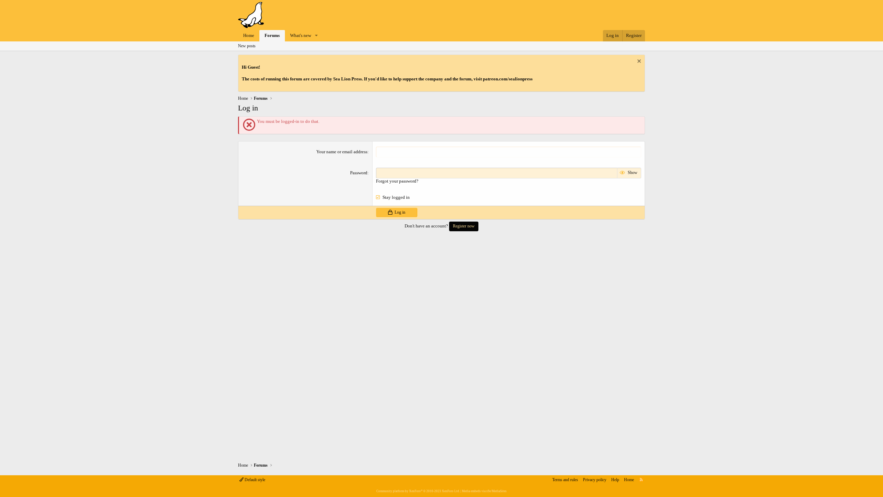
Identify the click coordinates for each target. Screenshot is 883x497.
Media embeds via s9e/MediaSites (484, 491)
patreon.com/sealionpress (508, 78)
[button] (316, 35)
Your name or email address (341, 151)
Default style (254, 479)
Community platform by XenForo (418, 491)
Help (615, 479)
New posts (247, 45)
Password (358, 172)
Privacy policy (594, 479)
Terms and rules (565, 479)
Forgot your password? (397, 181)
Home (248, 35)
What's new (300, 35)
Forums (272, 35)
